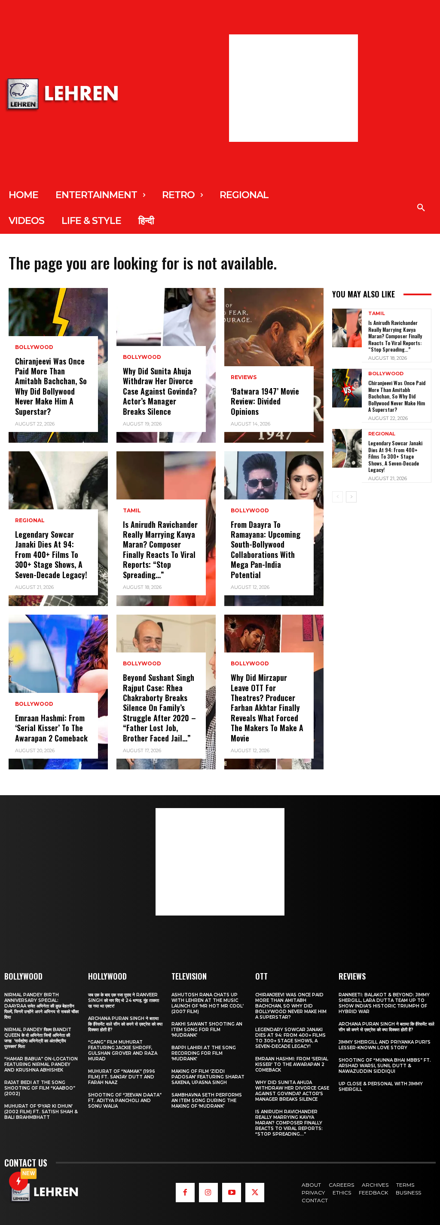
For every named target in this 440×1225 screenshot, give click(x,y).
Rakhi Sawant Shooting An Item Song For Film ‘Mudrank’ (206, 1029)
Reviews (244, 377)
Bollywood (34, 347)
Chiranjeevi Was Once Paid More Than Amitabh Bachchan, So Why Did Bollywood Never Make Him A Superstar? (51, 386)
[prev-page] (337, 496)
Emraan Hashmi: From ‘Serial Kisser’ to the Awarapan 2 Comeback (51, 728)
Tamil (132, 510)
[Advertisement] (293, 88)
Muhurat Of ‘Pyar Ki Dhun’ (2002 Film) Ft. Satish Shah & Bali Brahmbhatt (41, 1111)
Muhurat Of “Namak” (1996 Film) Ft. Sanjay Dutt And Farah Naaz (121, 1077)
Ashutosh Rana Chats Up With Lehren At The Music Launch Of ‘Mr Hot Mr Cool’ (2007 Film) (207, 1003)
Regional (30, 520)
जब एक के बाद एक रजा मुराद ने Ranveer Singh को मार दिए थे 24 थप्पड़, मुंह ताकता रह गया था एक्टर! (123, 1000)
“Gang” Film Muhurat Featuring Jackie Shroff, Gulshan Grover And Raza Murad (122, 1050)
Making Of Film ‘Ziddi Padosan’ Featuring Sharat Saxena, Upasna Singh (207, 1077)
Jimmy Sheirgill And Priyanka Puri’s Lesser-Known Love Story (385, 1044)
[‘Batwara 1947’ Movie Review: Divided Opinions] (274, 365)
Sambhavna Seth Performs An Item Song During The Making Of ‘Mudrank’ (206, 1100)
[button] (421, 208)
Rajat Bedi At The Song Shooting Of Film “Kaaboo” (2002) (39, 1088)
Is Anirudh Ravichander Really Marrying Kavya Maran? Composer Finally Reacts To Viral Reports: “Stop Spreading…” (160, 549)
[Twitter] (254, 1192)
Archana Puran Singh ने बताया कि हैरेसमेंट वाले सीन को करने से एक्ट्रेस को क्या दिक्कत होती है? (125, 1024)
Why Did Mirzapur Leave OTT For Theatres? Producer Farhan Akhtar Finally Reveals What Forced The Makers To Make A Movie (267, 707)
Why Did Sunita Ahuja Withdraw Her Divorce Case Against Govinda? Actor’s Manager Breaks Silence (160, 391)
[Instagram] (208, 1192)
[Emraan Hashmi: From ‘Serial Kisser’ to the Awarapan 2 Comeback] (58, 692)
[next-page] (351, 496)
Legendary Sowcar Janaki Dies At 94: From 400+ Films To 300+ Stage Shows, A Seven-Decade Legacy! (51, 554)
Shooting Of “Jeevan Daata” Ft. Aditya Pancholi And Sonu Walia (125, 1100)
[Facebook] (185, 1192)
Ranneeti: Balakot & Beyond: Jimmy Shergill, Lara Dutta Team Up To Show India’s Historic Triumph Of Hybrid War (384, 1003)
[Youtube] (231, 1192)
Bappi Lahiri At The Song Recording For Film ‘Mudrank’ (203, 1053)
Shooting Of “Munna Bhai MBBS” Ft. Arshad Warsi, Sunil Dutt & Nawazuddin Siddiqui (385, 1065)
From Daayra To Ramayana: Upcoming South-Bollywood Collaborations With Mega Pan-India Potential (265, 549)
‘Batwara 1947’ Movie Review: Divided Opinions (265, 401)
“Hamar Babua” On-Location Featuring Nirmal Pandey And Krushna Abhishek (41, 1064)
